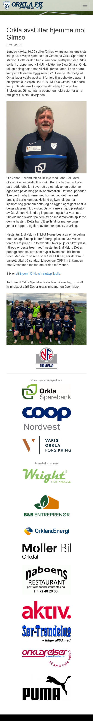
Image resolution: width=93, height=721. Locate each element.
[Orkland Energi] (46, 534)
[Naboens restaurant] (46, 583)
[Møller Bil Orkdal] (46, 554)
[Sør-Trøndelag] (46, 637)
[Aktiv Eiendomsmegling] (46, 613)
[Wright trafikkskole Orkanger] (46, 479)
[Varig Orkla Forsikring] (46, 448)
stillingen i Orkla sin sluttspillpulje (38, 273)
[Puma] (46, 691)
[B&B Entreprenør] (46, 508)
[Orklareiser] (46, 661)
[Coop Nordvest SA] (46, 421)
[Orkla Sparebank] (46, 395)
